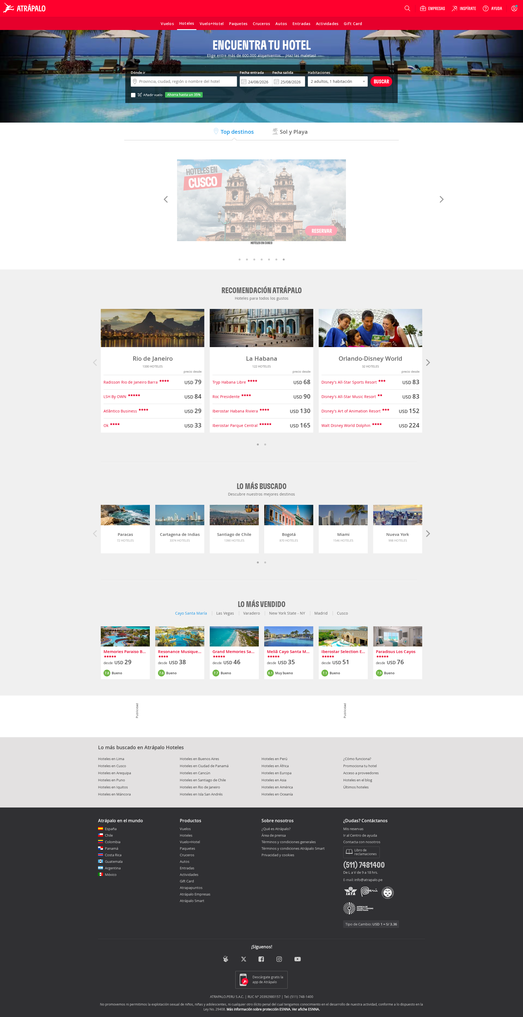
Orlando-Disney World (370, 358)
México (111, 874)
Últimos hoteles (356, 787)
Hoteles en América (277, 787)
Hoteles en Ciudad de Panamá (204, 765)
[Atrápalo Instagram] (279, 960)
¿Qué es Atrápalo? (276, 828)
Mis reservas (353, 829)
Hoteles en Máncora (114, 794)
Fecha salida (282, 72)
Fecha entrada (252, 72)
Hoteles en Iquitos (113, 787)
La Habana (261, 358)
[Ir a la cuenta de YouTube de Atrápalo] (297, 960)
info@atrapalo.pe (368, 879)
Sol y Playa (293, 131)
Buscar (381, 81)
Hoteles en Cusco (112, 765)
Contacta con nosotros (361, 842)
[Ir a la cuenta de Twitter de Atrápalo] (244, 960)
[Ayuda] (492, 8)
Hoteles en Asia (274, 780)
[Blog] (226, 959)
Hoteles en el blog (357, 780)
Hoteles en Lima (111, 758)
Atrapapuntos (191, 887)
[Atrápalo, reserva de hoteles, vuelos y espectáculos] (25, 8)
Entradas (187, 868)
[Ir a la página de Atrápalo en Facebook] (262, 960)
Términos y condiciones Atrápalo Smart (293, 848)
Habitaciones (319, 72)
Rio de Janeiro (153, 358)
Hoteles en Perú (274, 758)
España (111, 828)
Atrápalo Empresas (195, 894)
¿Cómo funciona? (357, 758)
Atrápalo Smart (192, 900)
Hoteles (186, 835)
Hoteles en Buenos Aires (199, 758)
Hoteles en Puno (111, 780)
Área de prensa (274, 835)
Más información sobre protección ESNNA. (259, 1009)
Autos (184, 861)
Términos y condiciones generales (289, 841)
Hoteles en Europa (276, 772)
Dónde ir (138, 72)
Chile (109, 835)
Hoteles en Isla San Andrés (201, 794)
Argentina (113, 868)
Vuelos (185, 828)
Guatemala (114, 861)
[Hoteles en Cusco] (261, 200)
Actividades (189, 874)
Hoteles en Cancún (195, 772)
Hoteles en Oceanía (277, 794)
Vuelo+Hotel (190, 841)
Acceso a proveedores (361, 772)
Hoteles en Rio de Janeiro (200, 787)
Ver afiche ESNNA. (306, 1009)
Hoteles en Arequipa (114, 772)
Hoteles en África (275, 765)
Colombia (112, 841)
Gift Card (187, 881)
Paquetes (187, 848)
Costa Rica (113, 854)
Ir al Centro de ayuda (360, 835)
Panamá (111, 848)
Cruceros (187, 854)
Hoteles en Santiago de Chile (203, 780)
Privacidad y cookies (278, 854)
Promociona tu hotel (360, 765)
